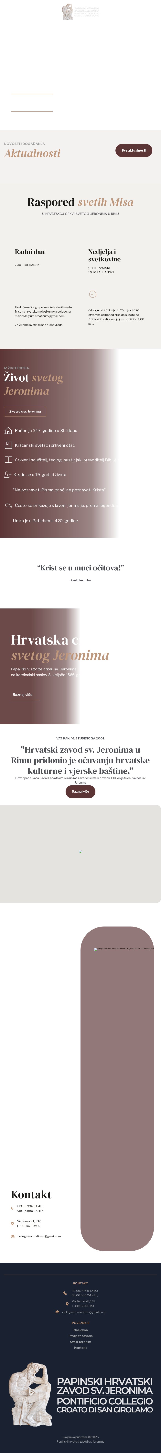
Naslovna (80, 1330)
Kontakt (80, 1348)
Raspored (80, 202)
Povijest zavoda (81, 1336)
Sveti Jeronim (80, 1342)
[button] (80, 852)
